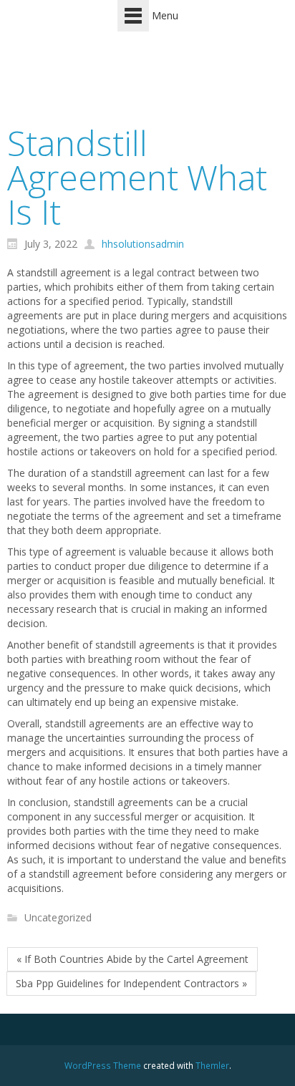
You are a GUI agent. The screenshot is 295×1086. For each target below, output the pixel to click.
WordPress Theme (102, 1065)
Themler (212, 1065)
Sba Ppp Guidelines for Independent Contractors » (131, 983)
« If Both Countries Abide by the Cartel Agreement (132, 959)
